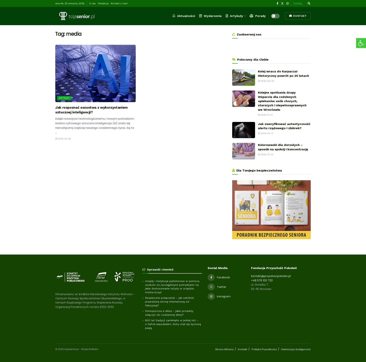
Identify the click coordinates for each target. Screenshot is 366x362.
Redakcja (103, 3)
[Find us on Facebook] (277, 3)
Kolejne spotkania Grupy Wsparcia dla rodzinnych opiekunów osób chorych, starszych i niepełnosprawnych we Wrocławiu (282, 101)
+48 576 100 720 (262, 280)
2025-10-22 (266, 154)
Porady (260, 16)
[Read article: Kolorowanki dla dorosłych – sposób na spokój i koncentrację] (243, 151)
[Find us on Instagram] (287, 3)
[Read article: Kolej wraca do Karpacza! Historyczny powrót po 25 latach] (243, 77)
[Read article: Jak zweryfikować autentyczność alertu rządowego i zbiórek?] (243, 130)
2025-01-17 (266, 114)
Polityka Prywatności (264, 349)
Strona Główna (224, 349)
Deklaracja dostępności (296, 349)
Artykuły (236, 16)
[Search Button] (308, 3)
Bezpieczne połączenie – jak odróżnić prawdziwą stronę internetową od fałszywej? (169, 301)
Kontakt (299, 16)
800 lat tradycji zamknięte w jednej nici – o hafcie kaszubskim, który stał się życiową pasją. (173, 324)
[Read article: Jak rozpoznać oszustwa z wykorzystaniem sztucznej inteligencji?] (95, 73)
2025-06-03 (267, 80)
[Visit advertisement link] (271, 209)
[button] (361, 43)
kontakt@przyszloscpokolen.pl (271, 276)
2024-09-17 (266, 133)
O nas (92, 3)
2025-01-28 (64, 138)
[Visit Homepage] (76, 16)
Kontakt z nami (119, 3)
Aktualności (186, 16)
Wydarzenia (213, 16)
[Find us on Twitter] (282, 3)
